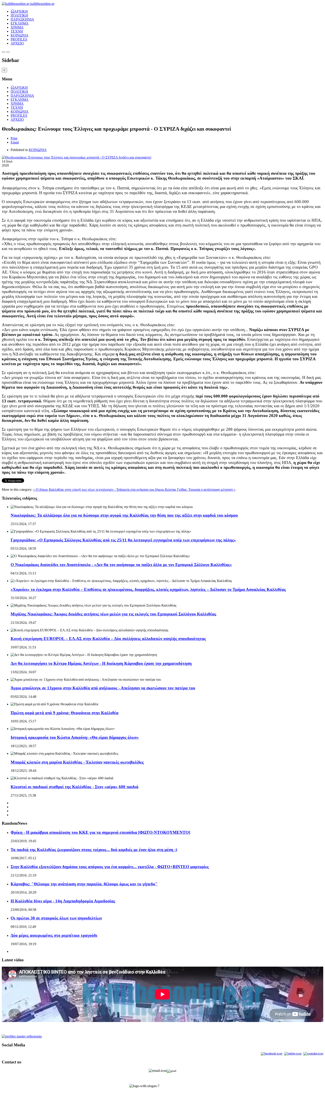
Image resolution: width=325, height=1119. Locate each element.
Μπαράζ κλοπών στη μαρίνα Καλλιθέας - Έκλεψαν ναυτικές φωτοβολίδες (77, 762)
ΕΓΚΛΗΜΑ (20, 23)
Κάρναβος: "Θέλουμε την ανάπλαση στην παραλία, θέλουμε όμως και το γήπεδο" (84, 884)
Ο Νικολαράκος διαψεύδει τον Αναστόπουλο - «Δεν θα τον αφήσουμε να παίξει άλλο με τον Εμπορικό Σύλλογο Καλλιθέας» (121, 564)
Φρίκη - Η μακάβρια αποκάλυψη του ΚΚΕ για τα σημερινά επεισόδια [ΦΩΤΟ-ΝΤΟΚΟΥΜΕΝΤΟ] (100, 832)
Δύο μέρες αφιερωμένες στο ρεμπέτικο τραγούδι (54, 935)
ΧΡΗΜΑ (17, 27)
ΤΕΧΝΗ (17, 31)
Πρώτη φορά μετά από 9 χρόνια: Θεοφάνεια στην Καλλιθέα (65, 712)
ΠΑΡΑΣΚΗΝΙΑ (22, 19)
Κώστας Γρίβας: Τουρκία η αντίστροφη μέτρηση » (200, 489)
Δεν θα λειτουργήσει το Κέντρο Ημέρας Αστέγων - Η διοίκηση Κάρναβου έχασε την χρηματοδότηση (101, 663)
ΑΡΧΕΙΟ (17, 43)
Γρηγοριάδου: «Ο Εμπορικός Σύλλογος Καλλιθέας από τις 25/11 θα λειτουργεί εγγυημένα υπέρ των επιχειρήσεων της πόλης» (123, 540)
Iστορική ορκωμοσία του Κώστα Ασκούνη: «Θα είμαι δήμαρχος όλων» (75, 737)
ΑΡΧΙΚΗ (21, 11)
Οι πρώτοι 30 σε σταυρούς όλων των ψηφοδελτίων (56, 918)
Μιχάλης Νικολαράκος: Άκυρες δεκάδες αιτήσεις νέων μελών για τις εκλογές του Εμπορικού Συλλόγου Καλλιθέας (113, 614)
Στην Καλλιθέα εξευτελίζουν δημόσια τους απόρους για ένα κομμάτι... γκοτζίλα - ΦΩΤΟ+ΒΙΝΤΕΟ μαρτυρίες (110, 866)
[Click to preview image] (76, 157)
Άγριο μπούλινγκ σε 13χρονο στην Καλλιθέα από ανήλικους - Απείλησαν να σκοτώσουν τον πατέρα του (103, 688)
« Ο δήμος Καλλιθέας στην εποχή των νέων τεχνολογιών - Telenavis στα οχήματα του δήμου (99, 489)
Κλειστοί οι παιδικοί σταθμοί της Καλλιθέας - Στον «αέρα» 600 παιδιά (74, 786)
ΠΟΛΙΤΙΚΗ (19, 15)
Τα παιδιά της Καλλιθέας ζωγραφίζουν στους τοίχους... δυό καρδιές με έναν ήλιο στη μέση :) (94, 849)
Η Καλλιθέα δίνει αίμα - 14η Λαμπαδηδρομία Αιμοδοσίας (63, 901)
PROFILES (19, 39)
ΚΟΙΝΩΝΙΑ (20, 35)
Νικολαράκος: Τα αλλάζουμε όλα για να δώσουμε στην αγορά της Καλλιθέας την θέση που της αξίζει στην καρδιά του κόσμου (124, 515)
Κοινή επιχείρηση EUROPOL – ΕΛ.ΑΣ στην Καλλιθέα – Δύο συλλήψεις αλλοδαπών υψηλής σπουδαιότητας (108, 638)
